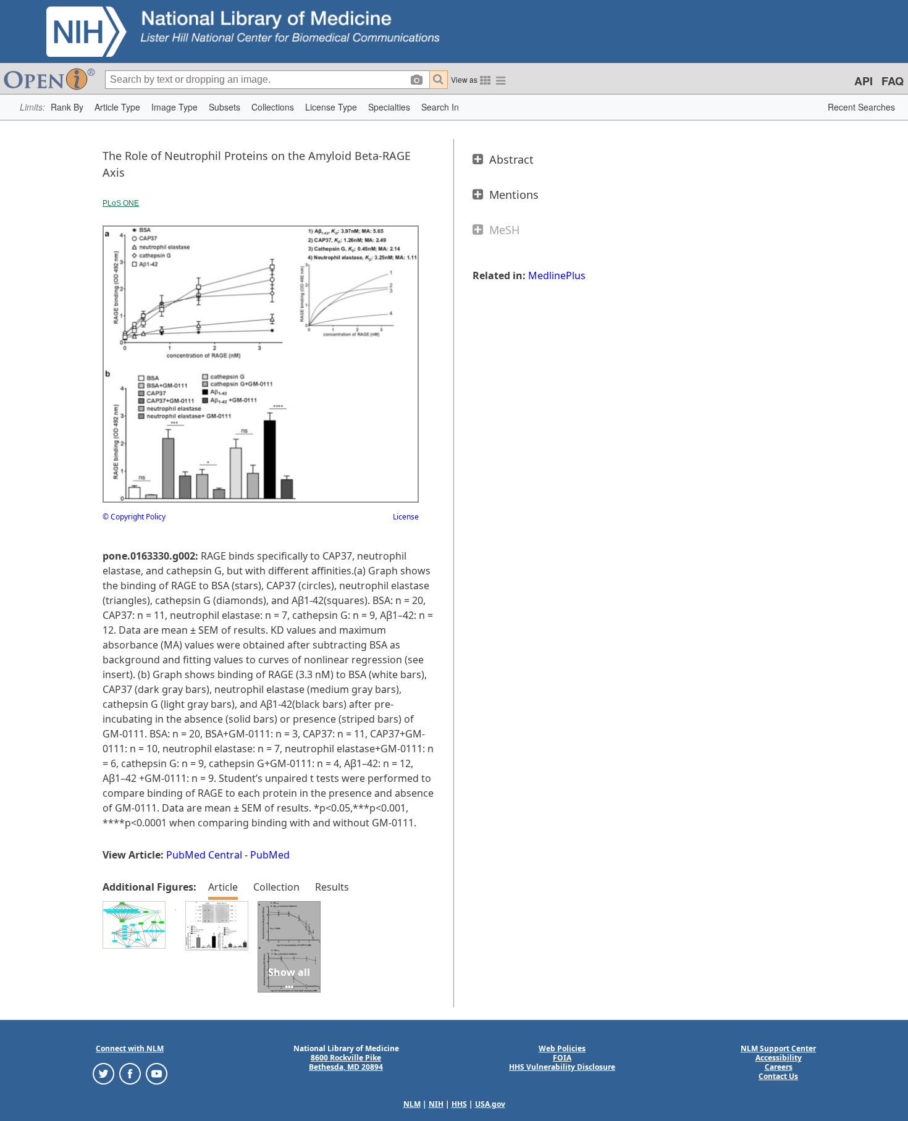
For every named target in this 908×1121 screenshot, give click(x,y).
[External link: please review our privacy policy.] (103, 1073)
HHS (459, 1104)
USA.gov (490, 1104)
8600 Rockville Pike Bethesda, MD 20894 (346, 1062)
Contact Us (778, 1076)
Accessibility (778, 1057)
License (406, 516)
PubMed (270, 855)
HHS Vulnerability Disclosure (562, 1067)
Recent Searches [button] (861, 107)
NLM (412, 1104)
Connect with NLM (130, 1048)
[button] (67, 107)
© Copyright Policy (134, 516)
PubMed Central (204, 855)
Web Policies (562, 1048)
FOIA (562, 1057)
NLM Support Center (778, 1048)
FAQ (892, 81)
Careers (778, 1067)
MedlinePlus (557, 275)
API (863, 81)
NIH (436, 1104)
